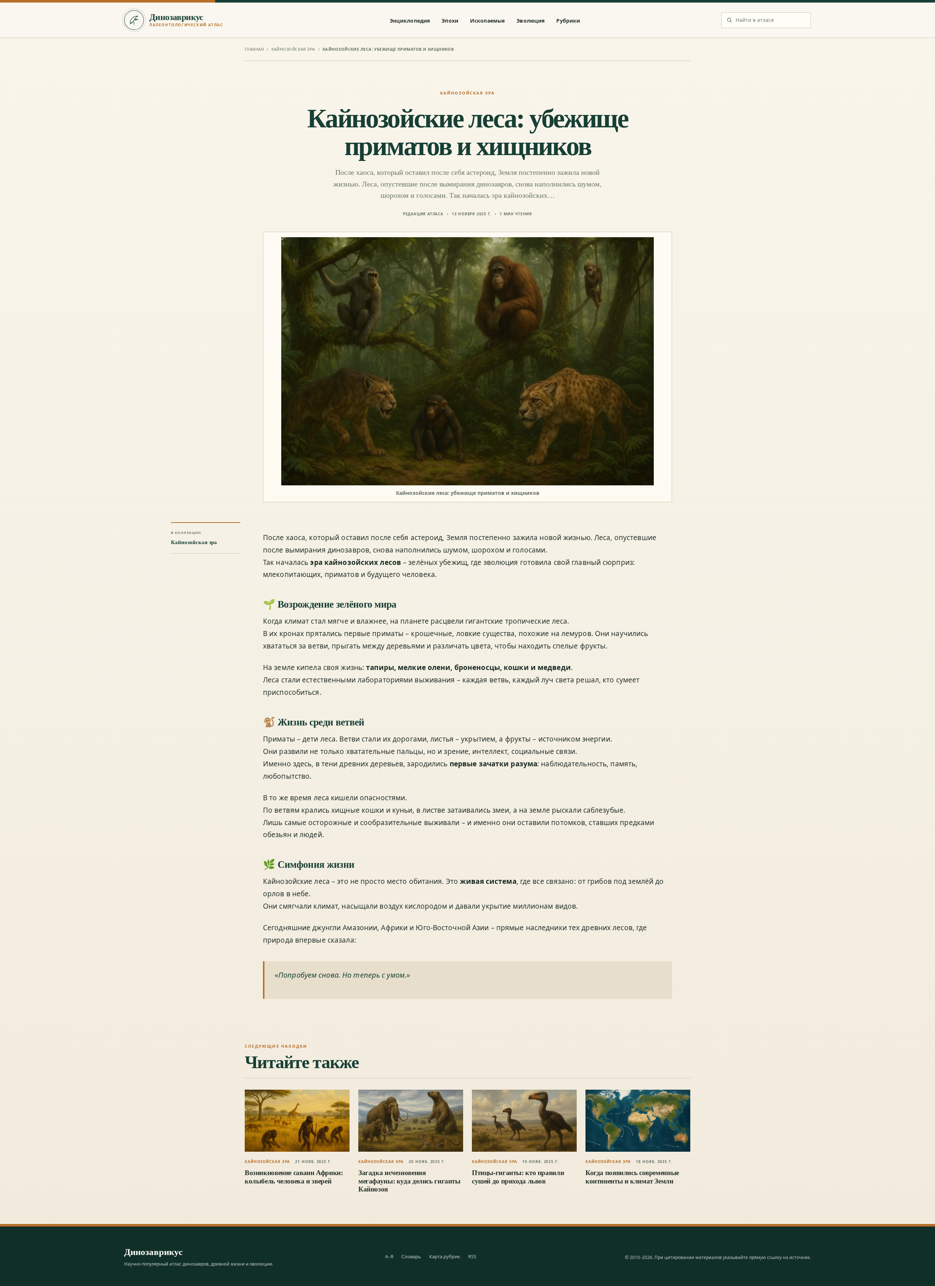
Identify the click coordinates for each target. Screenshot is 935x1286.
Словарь (411, 1256)
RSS (472, 1256)
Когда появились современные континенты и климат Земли (632, 1176)
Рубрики (568, 20)
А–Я (389, 1256)
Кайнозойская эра (293, 49)
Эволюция (530, 20)
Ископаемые (487, 20)
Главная (254, 49)
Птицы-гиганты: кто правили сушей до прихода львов (518, 1176)
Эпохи (450, 20)
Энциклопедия (410, 20)
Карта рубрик (444, 1256)
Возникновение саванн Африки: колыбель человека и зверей (294, 1176)
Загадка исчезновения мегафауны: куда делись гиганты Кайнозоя (409, 1180)
